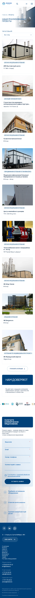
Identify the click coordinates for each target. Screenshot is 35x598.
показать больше (16, 369)
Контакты (4, 551)
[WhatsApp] (15, 528)
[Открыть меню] (31, 4)
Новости (4, 549)
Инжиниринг (5, 554)
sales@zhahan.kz (6, 574)
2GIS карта (8, 539)
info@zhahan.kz (6, 566)
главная (4, 15)
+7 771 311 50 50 (6, 572)
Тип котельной (7, 31)
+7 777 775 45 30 (7, 580)
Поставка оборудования (9, 558)
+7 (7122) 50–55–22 (7, 564)
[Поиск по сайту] (17, 3)
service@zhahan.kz (7, 582)
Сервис (4, 557)
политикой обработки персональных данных (19, 475)
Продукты (5, 555)
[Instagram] (4, 528)
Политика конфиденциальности (10, 595)
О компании (5, 546)
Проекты (4, 548)
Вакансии (4, 552)
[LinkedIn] (9, 528)
